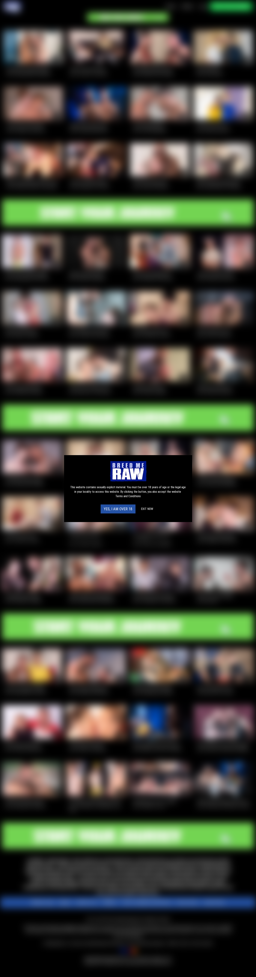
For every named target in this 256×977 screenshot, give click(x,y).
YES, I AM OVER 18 (118, 509)
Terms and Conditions (128, 496)
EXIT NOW (147, 509)
